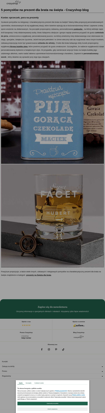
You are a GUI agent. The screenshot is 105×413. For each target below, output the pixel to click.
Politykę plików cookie (78, 395)
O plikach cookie (39, 383)
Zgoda (21, 383)
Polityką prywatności (61, 391)
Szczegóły (28, 383)
